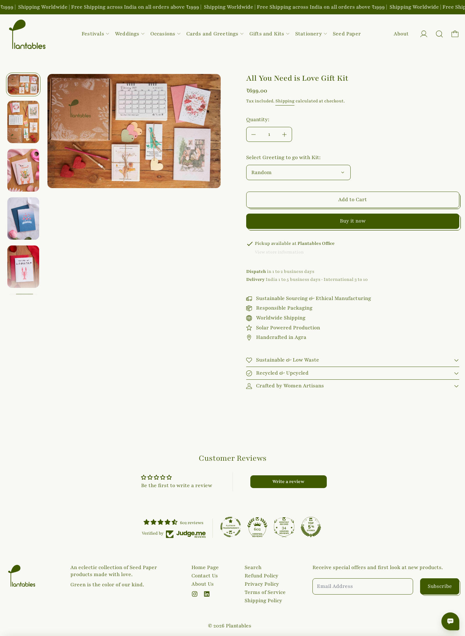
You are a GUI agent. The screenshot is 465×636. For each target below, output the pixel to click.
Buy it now (353, 220)
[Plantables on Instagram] (194, 594)
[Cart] (455, 34)
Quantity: (257, 119)
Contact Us (204, 575)
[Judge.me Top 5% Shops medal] (311, 527)
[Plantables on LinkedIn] (207, 594)
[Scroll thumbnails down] (24, 294)
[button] (439, 34)
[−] (253, 134)
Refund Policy (261, 575)
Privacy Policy (262, 584)
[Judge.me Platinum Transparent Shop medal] (230, 527)
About (401, 33)
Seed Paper (347, 33)
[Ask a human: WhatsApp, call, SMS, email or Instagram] (450, 621)
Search (253, 567)
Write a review (288, 482)
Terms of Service (265, 592)
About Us (202, 584)
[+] (284, 134)
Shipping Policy (263, 600)
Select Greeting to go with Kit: (283, 157)
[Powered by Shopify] (423, 34)
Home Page (205, 567)
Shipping (285, 101)
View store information (279, 252)
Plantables (238, 625)
